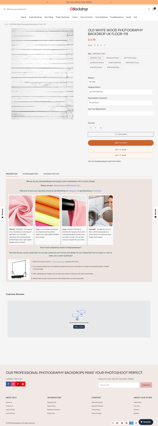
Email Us (136, 409)
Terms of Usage (96, 413)
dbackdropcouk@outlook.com (67, 185)
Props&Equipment (117, 17)
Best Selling (49, 17)
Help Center (137, 402)
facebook (97, 191)
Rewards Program (97, 402)
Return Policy (51, 406)
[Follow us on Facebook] (8, 384)
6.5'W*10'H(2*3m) (115, 63)
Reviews (136, 413)
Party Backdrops (101, 17)
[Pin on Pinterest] (97, 45)
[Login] (149, 9)
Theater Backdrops (63, 17)
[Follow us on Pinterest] (18, 384)
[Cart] (153, 9)
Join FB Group (10, 413)
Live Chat (137, 406)
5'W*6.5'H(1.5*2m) (112, 58)
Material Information (53, 409)
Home (6, 24)
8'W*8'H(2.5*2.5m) (132, 63)
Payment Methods (97, 406)
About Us (9, 402)
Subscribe (146, 385)
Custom (75, 17)
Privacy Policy (96, 409)
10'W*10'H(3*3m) (96, 67)
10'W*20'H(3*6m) (113, 67)
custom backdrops (58, 262)
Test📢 (128, 17)
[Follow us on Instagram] (13, 384)
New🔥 (23, 17)
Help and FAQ (10, 409)
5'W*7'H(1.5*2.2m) (130, 58)
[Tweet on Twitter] (101, 45)
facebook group (100, 161)
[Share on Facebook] (94, 45)
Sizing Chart (51, 413)
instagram (72, 191)
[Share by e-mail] (104, 45)
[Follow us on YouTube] (22, 384)
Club (135, 17)
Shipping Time (51, 402)
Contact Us (9, 406)
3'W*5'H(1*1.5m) (95, 58)
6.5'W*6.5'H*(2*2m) (97, 63)
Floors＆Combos (86, 17)
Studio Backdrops (35, 17)
